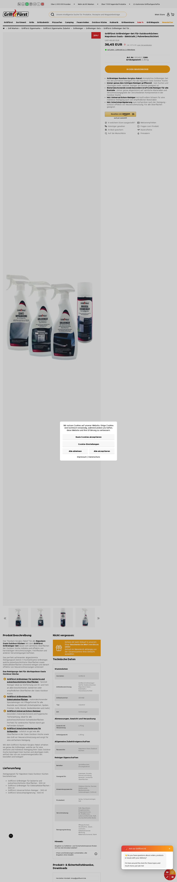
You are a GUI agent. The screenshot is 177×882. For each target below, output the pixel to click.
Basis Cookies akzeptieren (88, 436)
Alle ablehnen (75, 451)
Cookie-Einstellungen (88, 444)
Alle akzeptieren (102, 451)
